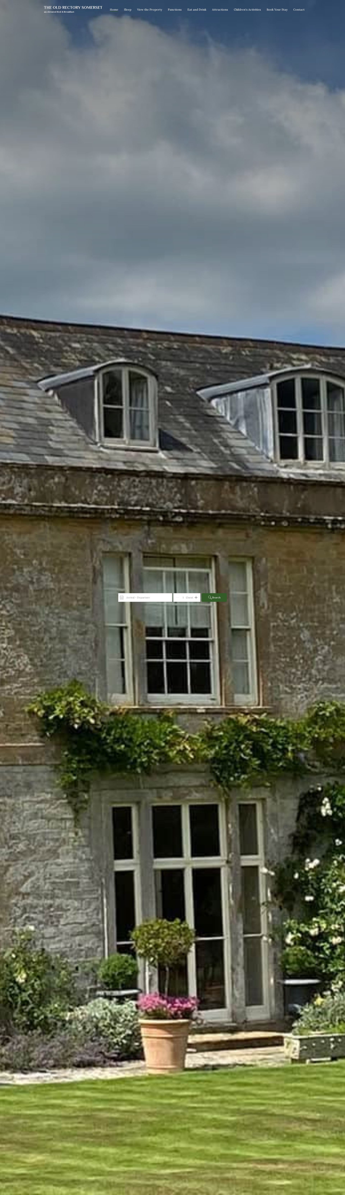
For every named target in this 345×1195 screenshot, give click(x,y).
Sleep (127, 9)
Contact (299, 9)
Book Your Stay (277, 9)
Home (114, 9)
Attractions (220, 9)
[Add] (196, 597)
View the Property (149, 9)
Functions (175, 9)
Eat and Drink (196, 9)
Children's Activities (247, 9)
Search (216, 597)
